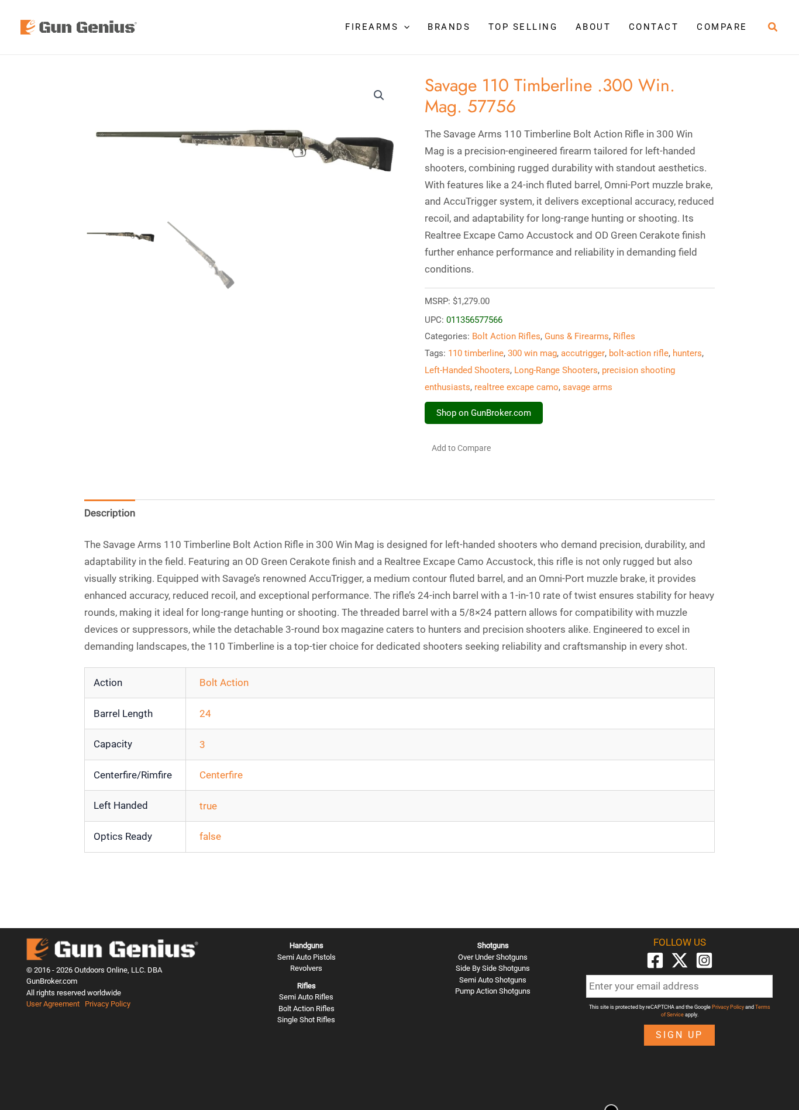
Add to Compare (461, 448)
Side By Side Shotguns (493, 968)
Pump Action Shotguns (493, 991)
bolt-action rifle (639, 353)
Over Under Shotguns (493, 957)
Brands (449, 27)
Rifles (624, 336)
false (210, 836)
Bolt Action (224, 682)
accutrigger (583, 353)
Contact (654, 27)
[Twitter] (679, 960)
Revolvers (306, 968)
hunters (687, 353)
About (593, 27)
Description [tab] (109, 513)
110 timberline (476, 353)
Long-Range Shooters (556, 370)
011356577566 (474, 320)
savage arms (587, 387)
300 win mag (532, 353)
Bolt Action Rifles (506, 336)
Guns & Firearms (577, 336)
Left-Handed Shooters (467, 370)
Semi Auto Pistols (306, 957)
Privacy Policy (107, 1003)
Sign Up (679, 1034)
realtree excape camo (516, 387)
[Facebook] (655, 960)
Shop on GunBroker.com (483, 413)
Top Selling (523, 27)
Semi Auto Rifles (306, 996)
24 (205, 713)
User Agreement (53, 1003)
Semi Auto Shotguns (492, 979)
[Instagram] (704, 960)
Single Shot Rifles (306, 1019)
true (208, 806)
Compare (722, 27)
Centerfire (221, 775)
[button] (403, 27)
